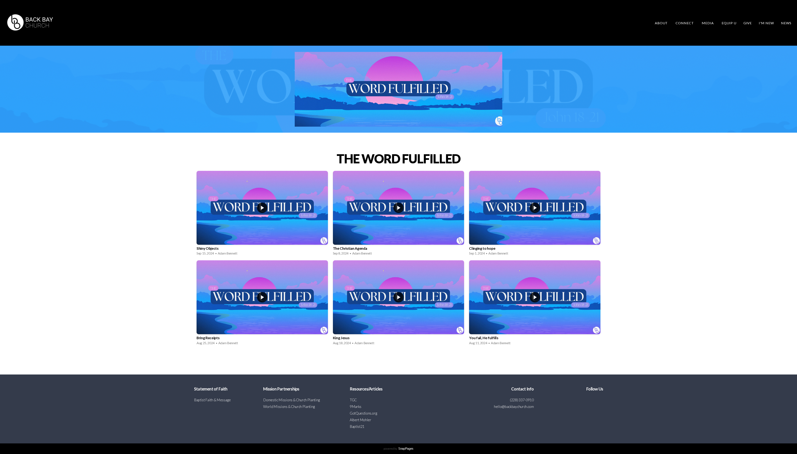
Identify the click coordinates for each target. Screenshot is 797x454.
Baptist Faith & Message (212, 400)
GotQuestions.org (363, 413)
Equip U (729, 23)
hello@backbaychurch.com (514, 406)
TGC (353, 400)
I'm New (766, 23)
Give (747, 23)
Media (708, 23)
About (662, 23)
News (786, 23)
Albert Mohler (360, 420)
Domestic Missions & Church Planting (291, 400)
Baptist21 (357, 426)
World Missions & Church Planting (289, 406)
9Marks (355, 406)
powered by (398, 448)
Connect (685, 23)
